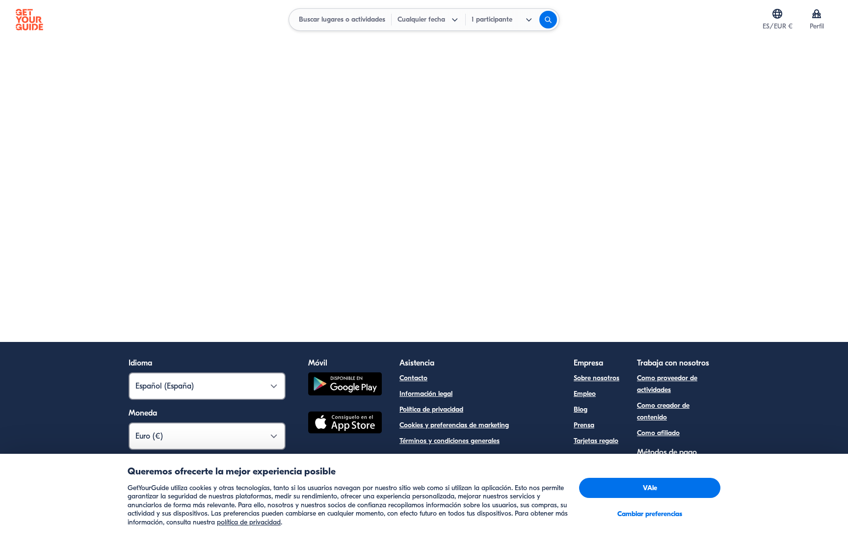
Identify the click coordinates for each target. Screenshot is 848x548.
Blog (580, 409)
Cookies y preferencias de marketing (454, 425)
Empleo (585, 394)
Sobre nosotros (596, 378)
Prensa (584, 425)
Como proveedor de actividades (667, 384)
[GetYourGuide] (29, 19)
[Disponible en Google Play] (345, 385)
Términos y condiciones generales (449, 441)
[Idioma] (777, 14)
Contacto (413, 378)
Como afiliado (658, 433)
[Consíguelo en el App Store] (345, 424)
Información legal (425, 394)
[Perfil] (816, 14)
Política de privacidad (431, 409)
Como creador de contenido (663, 411)
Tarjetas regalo (596, 441)
